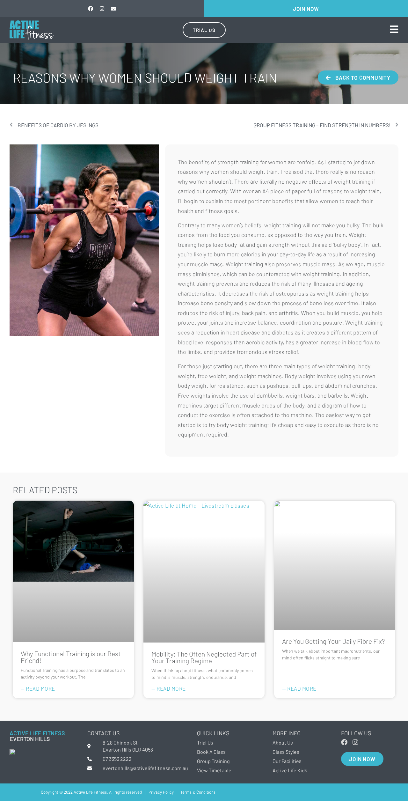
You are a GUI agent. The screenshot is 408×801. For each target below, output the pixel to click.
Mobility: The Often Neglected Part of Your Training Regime (204, 657)
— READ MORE (38, 688)
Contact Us (103, 733)
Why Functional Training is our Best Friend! (71, 657)
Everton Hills (30, 738)
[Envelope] (113, 8)
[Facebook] (90, 8)
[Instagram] (102, 8)
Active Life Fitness (37, 733)
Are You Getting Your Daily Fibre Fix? (333, 641)
